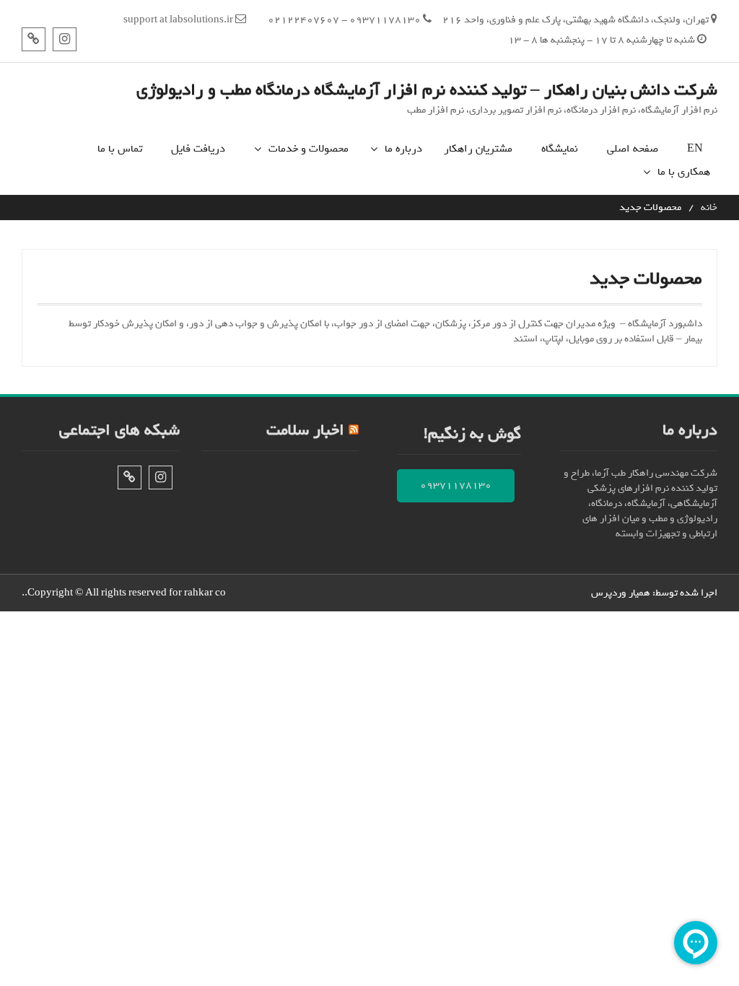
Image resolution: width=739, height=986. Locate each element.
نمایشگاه (559, 149)
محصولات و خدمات (308, 149)
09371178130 (455, 485)
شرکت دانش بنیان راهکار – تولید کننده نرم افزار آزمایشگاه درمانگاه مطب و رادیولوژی (426, 90)
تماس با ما (119, 149)
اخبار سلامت (305, 430)
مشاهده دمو (314, 178)
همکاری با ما (683, 172)
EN (695, 149)
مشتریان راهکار (478, 149)
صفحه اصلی (632, 149)
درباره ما (403, 149)
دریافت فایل (198, 149)
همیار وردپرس (620, 593)
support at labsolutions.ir (178, 20)
